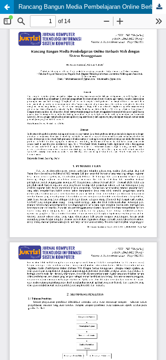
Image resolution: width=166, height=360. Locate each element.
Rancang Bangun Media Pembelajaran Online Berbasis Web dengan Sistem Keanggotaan (92, 6)
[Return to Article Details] (7, 7)
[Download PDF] (159, 7)
